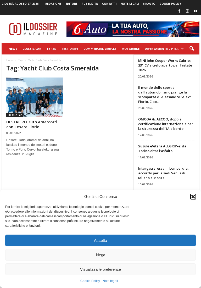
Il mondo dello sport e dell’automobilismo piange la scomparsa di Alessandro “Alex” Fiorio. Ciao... (164, 94)
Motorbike (130, 49)
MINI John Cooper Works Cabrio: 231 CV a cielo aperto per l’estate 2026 (165, 65)
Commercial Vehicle (99, 49)
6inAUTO (149, 3)
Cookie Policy (90, 281)
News (13, 49)
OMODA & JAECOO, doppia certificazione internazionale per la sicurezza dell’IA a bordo (165, 124)
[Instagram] (187, 11)
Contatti (109, 3)
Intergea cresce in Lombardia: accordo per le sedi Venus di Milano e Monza (163, 173)
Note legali (110, 281)
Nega (100, 255)
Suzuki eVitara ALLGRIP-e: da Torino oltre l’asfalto (162, 148)
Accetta (100, 240)
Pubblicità (90, 3)
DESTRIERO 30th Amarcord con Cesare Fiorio (31, 124)
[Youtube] (195, 11)
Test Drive (69, 49)
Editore (71, 3)
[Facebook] (179, 11)
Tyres (51, 49)
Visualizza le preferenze (100, 269)
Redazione (53, 3)
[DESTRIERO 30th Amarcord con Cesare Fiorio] (34, 97)
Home (9, 60)
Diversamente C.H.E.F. (162, 49)
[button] (193, 196)
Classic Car (32, 49)
